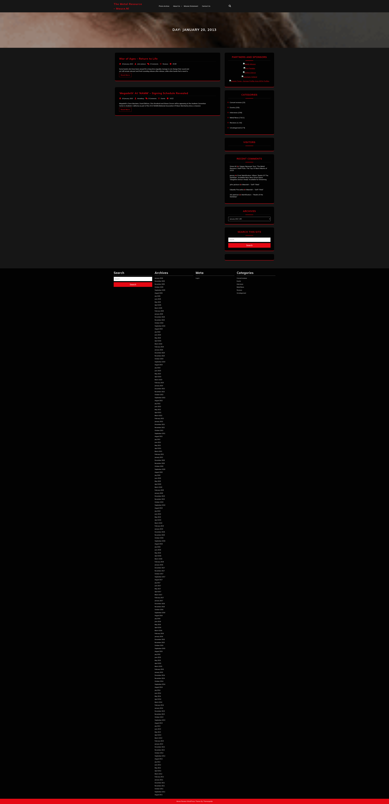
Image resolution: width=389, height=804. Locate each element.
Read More (125, 75)
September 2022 (160, 397)
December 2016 (160, 603)
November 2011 (160, 786)
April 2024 (158, 341)
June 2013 (158, 729)
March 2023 (158, 379)
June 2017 (158, 585)
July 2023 (157, 368)
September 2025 (160, 290)
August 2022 (159, 400)
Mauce (175, 28)
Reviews (165, 64)
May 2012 (158, 768)
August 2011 (159, 794)
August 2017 (159, 580)
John (174, 24)
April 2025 (158, 305)
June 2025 (158, 299)
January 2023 (159, 385)
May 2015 (158, 660)
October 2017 (159, 574)
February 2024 (159, 347)
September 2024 (160, 326)
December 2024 (160, 317)
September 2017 (160, 577)
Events (163, 98)
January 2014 (159, 708)
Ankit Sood (177, 15)
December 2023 (160, 353)
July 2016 (157, 618)
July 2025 (157, 296)
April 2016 (158, 627)
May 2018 (158, 553)
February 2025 (159, 311)
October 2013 (159, 717)
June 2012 (158, 765)
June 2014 (158, 693)
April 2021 (158, 448)
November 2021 (160, 427)
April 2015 (158, 663)
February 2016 (159, 633)
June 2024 (158, 335)
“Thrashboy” (177, 10)
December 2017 (160, 568)
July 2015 (157, 654)
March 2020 (158, 487)
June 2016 (158, 621)
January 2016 (159, 636)
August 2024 (159, 329)
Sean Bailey (177, 37)
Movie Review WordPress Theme (188, 801)
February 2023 (159, 382)
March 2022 (158, 415)
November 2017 (160, 571)
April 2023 (158, 376)
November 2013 (160, 714)
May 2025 (158, 302)
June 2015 (158, 657)
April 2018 (158, 556)
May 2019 (158, 517)
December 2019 (160, 496)
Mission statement (191, 6)
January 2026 (159, 278)
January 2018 (159, 565)
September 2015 (160, 648)
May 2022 (158, 409)
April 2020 (158, 484)
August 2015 (159, 651)
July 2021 (157, 439)
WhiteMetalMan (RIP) (181, 32)
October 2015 (159, 645)
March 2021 (158, 451)
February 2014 (159, 705)
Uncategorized (235, 128)
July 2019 (157, 511)
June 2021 (158, 442)
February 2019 (159, 526)
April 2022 (158, 412)
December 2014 (160, 675)
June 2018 (158, 550)
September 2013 (160, 720)
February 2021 (159, 454)
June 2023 (158, 370)
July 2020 (157, 475)
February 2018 (159, 562)
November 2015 (160, 642)
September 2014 (160, 684)
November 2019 (160, 499)
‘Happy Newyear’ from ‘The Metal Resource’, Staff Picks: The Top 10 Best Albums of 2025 (248, 168)
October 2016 (159, 609)
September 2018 (160, 541)
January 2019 (159, 529)
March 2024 (158, 344)
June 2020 (158, 478)
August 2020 (159, 472)
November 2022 (160, 391)
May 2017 (158, 589)
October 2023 (159, 359)
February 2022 (159, 418)
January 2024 (159, 350)
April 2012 (158, 771)
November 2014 (160, 678)
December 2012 (160, 747)
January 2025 (159, 314)
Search (249, 245)
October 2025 (159, 287)
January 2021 (159, 457)
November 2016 (160, 606)
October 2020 (159, 466)
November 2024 (160, 320)
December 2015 (160, 639)
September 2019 (160, 505)
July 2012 (157, 762)
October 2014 (159, 681)
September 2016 (160, 612)
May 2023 (158, 374)
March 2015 (158, 666)
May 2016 (158, 624)
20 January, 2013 (127, 64)
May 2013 (158, 732)
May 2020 (158, 481)
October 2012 (159, 753)
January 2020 (159, 493)
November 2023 (160, 356)
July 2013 (157, 726)
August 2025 (159, 293)
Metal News (234, 118)
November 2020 (160, 463)
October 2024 (159, 323)
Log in (197, 278)
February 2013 (159, 741)
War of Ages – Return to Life (138, 58)
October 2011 (159, 789)
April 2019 (158, 520)
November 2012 (160, 750)
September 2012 (160, 756)
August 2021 (159, 436)
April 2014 (158, 699)
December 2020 (160, 460)
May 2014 (158, 696)
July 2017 (157, 583)
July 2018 (157, 547)
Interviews (234, 113)
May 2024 (158, 338)
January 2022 (159, 421)
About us (176, 6)
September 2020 (160, 469)
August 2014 (159, 687)
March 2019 (158, 523)
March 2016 (158, 630)
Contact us (206, 6)
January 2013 (159, 744)
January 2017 (159, 600)
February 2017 (159, 597)
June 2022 (158, 406)
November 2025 (160, 284)
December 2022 (160, 388)
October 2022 (159, 394)
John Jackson (141, 64)
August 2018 (159, 544)
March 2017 (158, 594)
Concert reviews (236, 102)
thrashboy (140, 98)
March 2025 (158, 308)
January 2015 (159, 672)
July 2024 (157, 332)
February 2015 (159, 669)
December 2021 (160, 424)
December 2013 (160, 711)
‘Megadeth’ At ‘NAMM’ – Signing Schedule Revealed (153, 93)
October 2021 (159, 430)
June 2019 (158, 514)
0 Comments (154, 64)
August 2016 (159, 615)
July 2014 (157, 690)
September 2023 (160, 362)
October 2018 (159, 538)
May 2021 (158, 445)
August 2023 (159, 365)
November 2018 (160, 535)
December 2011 (160, 783)
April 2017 (158, 591)
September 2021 (160, 433)
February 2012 (159, 777)
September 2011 (160, 792)
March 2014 (158, 702)
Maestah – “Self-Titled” (251, 185)
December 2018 (160, 532)
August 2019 (159, 508)
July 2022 (157, 403)
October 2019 (159, 502)
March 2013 (158, 738)
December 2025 (160, 281)
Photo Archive (164, 6)
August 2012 (159, 759)
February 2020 (159, 490)
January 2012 (159, 780)
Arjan (175, 19)
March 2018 (158, 559)
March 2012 (158, 774)
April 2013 (158, 735)
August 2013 (159, 723)
